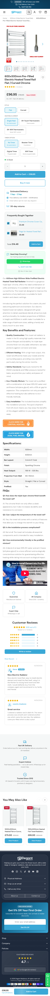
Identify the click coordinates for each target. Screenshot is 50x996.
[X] (21, 871)
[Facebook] (13, 871)
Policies (5, 948)
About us (14, 896)
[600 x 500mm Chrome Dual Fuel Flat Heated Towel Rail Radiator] (18, 434)
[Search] (29, 12)
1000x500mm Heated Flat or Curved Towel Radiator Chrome (13, 832)
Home (5, 18)
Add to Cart (36, 244)
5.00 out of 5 (31, 627)
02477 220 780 (26, 7)
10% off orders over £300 (27, 2)
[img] (13, 666)
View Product (13, 841)
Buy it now (25, 183)
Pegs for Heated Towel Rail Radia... (31, 231)
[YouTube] (33, 871)
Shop (4, 938)
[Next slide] (45, 800)
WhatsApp (26, 261)
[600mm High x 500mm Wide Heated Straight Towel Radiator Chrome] (18, 423)
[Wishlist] (40, 12)
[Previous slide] (39, 800)
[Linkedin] (37, 871)
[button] (7, 44)
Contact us (36, 896)
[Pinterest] (29, 871)
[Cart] (45, 12)
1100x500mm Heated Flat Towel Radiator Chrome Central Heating (36, 832)
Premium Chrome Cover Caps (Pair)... (31, 221)
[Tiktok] (25, 871)
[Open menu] (4, 12)
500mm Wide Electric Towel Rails (21, 18)
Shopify (37, 980)
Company (6, 943)
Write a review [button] (25, 651)
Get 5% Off (25, 927)
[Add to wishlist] (42, 77)
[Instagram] (17, 871)
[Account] (34, 12)
